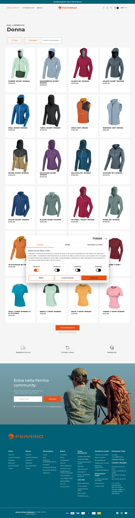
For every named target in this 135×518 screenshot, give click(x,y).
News (62, 457)
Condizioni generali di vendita (101, 479)
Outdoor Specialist (84, 456)
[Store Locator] (103, 8)
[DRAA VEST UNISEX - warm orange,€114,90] (83, 110)
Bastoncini (46, 473)
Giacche (11, 455)
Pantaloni (11, 460)
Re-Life (62, 484)
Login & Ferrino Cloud (83, 489)
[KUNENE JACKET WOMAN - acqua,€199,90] (20, 64)
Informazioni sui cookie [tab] (95, 244)
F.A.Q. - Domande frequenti (84, 475)
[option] (23, 349)
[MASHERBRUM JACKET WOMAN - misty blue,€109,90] (52, 64)
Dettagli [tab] (67, 244)
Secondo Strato (13, 466)
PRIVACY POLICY (56, 406)
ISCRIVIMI (52, 399)
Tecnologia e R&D (66, 478)
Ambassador (64, 460)
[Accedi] (107, 8)
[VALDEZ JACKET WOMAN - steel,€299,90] (114, 64)
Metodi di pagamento (99, 466)
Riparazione (82, 472)
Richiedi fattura (100, 460)
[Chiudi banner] (106, 238)
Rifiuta (41, 278)
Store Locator (82, 486)
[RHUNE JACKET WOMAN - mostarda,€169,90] (20, 155)
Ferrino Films (64, 486)
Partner (63, 463)
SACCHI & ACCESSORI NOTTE (49, 461)
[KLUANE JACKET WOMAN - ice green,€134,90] (52, 202)
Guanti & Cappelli (14, 457)
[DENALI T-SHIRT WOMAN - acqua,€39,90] (52, 294)
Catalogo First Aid (118, 459)
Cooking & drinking (49, 467)
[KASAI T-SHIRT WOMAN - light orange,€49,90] (83, 294)
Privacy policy (99, 483)
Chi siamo (63, 455)
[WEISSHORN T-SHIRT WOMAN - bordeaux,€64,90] (114, 247)
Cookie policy (99, 486)
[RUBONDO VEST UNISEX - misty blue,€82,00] (114, 110)
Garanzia (80, 466)
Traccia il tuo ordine (101, 455)
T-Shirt (10, 468)
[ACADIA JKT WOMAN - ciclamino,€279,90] (83, 64)
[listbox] (52, 40)
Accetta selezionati (67, 278)
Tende (45, 455)
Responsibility (65, 481)
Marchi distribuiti (66, 466)
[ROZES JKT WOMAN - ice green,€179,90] (114, 202)
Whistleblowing (83, 496)
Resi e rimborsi (100, 457)
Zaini (44, 457)
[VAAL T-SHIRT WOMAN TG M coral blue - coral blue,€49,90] (20, 294)
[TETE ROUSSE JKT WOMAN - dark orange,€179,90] (20, 247)
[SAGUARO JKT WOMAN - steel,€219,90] (114, 155)
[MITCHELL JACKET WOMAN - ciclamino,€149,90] (83, 202)
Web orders (82, 493)
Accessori (46, 464)
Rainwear (11, 463)
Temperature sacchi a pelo (84, 462)
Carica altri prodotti (67, 328)
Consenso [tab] (40, 244)
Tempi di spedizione (102, 470)
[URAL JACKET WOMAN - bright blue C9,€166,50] (20, 110)
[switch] (57, 270)
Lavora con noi (65, 468)
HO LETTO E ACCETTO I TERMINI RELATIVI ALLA (39, 406)
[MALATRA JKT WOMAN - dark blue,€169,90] (83, 155)
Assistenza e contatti (102, 463)
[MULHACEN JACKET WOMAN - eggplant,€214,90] (52, 155)
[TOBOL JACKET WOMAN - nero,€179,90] (52, 110)
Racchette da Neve (49, 470)
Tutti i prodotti (65, 475)
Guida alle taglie (83, 459)
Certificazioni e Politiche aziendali (66, 472)
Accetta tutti (94, 278)
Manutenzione (83, 469)
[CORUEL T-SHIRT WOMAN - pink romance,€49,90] (114, 294)
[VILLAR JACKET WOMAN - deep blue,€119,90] (20, 202)
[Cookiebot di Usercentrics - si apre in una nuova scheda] (94, 238)
